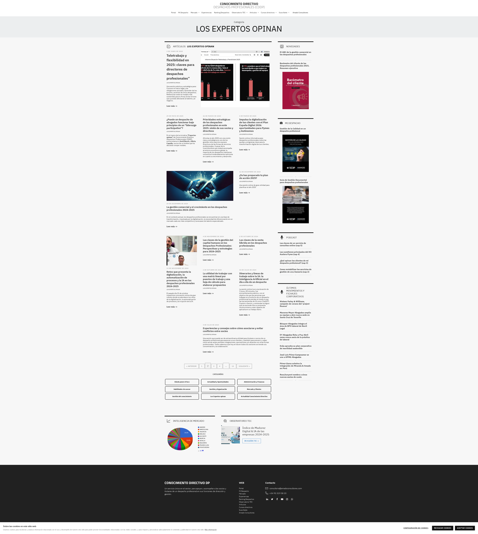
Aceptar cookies (465, 528)
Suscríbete (243, 510)
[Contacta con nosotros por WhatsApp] (292, 499)
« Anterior (191, 366)
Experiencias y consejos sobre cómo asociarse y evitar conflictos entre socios (233, 330)
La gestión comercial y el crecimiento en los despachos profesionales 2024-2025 (197, 208)
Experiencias (244, 496)
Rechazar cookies (442, 528)
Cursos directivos (245, 507)
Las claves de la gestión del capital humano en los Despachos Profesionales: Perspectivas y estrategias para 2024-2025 (218, 245)
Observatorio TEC (246, 502)
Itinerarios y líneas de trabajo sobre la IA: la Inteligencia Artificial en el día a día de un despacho (253, 278)
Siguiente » (244, 366)
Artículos (242, 504)
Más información (211, 530)
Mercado (242, 494)
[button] (194, 12)
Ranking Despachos (246, 499)
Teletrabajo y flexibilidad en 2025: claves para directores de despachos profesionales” (180, 66)
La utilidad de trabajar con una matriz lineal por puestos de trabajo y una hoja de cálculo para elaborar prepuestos (217, 279)
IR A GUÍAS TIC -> (251, 441)
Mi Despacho (244, 491)
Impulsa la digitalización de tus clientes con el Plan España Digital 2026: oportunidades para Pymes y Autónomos (254, 125)
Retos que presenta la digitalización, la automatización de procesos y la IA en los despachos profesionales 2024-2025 (181, 279)
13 (233, 366)
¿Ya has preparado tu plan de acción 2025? (253, 177)
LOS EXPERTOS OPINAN (239, 28)
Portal (241, 488)
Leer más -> (172, 106)
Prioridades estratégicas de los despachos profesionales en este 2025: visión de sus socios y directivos (218, 125)
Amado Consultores (300, 13)
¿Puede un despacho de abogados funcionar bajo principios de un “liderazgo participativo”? (181, 124)
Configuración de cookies (415, 528)
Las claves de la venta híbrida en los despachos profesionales (253, 242)
